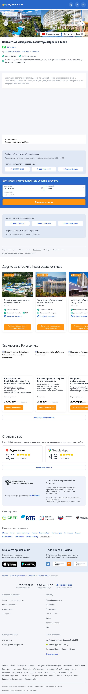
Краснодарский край (12, 52)
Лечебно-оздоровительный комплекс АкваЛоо (17, 301)
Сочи (12, 533)
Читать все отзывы (44, 467)
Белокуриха (22, 666)
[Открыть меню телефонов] (71, 4)
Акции (48, 618)
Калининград (57, 533)
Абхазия (5, 666)
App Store (6, 563)
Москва (5, 533)
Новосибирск (7, 537)
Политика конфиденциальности (13, 690)
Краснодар (68, 533)
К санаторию (11, 14)
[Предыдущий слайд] (5, 23)
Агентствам (7, 640)
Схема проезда (52, 654)
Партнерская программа (12, 644)
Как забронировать (54, 600)
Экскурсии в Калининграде (12, 679)
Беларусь (32, 666)
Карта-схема (58, 250)
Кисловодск (16, 669)
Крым (40, 672)
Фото (21, 250)
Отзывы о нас (51, 614)
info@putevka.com (71, 169)
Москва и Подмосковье (10, 676)
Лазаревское (17, 672)
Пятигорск (27, 669)
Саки (70, 672)
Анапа (34, 533)
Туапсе (33, 672)
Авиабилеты (7, 609)
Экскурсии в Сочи (31, 679)
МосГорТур (50, 605)
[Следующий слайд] (82, 23)
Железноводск (38, 669)
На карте (47, 250)
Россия (51, 676)
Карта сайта (31, 690)
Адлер (67, 669)
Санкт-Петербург (23, 533)
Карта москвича (52, 623)
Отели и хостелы (9, 605)
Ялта (54, 672)
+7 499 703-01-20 (17, 169)
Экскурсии (6, 614)
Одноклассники (73, 563)
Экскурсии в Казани (72, 676)
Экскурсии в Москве (39, 676)
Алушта (47, 672)
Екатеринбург (44, 533)
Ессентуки (6, 669)
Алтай (13, 666)
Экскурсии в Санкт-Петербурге (49, 666)
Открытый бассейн (29, 56)
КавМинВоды (80, 666)
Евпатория (62, 672)
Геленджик (25, 52)
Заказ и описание (13, 407)
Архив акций (30, 253)
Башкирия (25, 676)
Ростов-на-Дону (32, 537)
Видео (28, 250)
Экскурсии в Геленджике (44, 417)
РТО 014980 (35, 495)
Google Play (26, 563)
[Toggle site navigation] (83, 4)
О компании (51, 609)
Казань (78, 533)
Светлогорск (67, 666)
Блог (48, 627)
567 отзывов (11, 47)
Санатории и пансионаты (12, 600)
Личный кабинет (64, 585)
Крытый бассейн (11, 56)
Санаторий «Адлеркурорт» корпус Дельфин (50, 301)
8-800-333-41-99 (44, 169)
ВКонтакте (50, 563)
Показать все (45, 537)
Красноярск (19, 537)
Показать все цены (44, 202)
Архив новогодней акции (12, 253)
